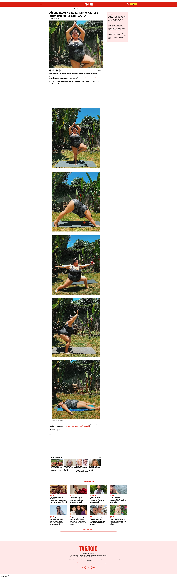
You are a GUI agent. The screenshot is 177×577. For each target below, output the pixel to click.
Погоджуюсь (3, 576)
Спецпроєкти (107, 8)
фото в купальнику (83, 425)
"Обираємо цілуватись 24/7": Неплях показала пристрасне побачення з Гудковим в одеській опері (58, 500)
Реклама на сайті (74, 563)
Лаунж (110, 14)
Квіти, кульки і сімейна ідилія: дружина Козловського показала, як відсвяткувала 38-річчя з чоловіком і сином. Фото (117, 35)
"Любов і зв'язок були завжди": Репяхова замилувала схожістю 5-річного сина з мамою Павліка (97, 521)
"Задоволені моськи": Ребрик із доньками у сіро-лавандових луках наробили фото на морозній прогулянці (117, 18)
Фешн (78, 8)
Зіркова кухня (88, 8)
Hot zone (101, 8)
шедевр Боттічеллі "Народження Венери (78, 426)
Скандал (74, 8)
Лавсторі (95, 8)
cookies (13, 575)
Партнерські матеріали (93, 563)
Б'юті (82, 8)
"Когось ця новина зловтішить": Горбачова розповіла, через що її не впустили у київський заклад (118, 521)
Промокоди (103, 563)
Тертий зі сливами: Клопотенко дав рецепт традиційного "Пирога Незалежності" (97, 500)
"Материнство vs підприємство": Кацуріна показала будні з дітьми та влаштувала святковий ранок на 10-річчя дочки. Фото (116, 26)
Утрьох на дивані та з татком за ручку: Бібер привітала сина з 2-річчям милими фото (118, 500)
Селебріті (68, 8)
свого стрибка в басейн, (88, 77)
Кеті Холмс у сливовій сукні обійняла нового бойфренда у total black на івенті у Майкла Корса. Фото (78, 521)
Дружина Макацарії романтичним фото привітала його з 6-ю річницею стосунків (76, 500)
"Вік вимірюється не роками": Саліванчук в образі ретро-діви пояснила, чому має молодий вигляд (57, 521)
